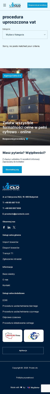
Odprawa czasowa (12, 317)
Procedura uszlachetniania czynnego (21, 311)
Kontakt (6, 285)
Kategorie (6, 29)
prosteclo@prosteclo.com (17, 214)
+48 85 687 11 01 (12, 202)
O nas (5, 279)
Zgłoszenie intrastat (12, 259)
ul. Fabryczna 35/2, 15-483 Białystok (21, 197)
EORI (5, 300)
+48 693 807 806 (13, 208)
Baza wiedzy (9, 274)
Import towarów (10, 242)
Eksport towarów (11, 247)
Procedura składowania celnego (18, 323)
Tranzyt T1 (8, 253)
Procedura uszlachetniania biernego (20, 306)
